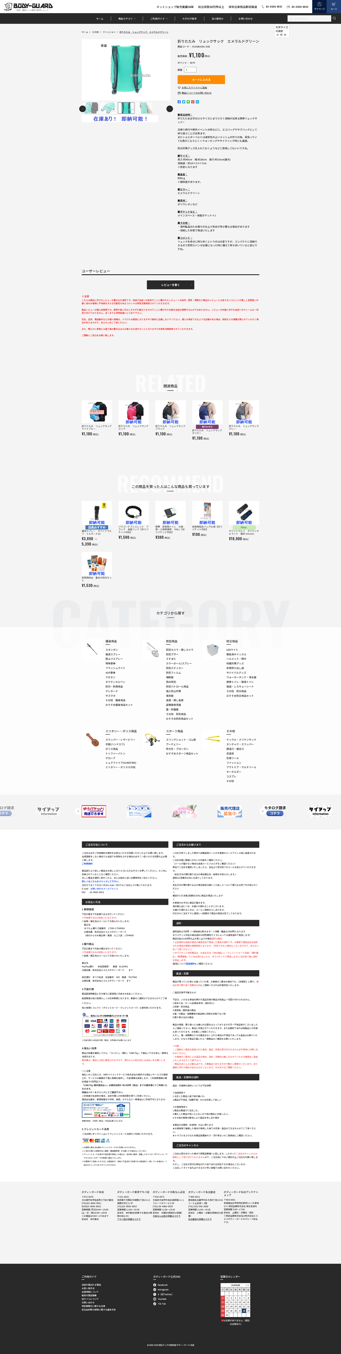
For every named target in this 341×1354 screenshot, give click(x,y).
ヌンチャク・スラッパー (240, 744)
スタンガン (111, 649)
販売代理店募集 (89, 1295)
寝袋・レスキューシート (240, 686)
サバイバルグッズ (236, 672)
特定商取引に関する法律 (93, 1305)
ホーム (99, 18)
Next (169, 109)
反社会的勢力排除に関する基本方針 (99, 1309)
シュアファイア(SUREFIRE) (120, 762)
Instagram (163, 1289)
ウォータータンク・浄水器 (241, 677)
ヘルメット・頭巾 (236, 658)
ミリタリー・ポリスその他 (120, 767)
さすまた (171, 658)
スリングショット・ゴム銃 (181, 739)
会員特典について (90, 1291)
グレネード (111, 691)
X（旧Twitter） (166, 1294)
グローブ (110, 758)
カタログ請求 (189, 18)
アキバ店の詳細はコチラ (129, 1219)
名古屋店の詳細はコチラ (200, 1219)
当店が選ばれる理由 (91, 1284)
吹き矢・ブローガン (177, 749)
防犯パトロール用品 (177, 686)
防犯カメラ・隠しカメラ (179, 649)
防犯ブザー (172, 654)
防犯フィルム (173, 672)
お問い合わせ (246, 18)
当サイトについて (90, 1298)
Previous (82, 109)
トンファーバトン (115, 753)
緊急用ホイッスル (236, 654)
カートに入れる (201, 79)
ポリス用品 (111, 749)
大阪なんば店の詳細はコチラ (166, 1215)
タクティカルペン (115, 682)
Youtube (162, 1298)
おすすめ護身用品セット (119, 704)
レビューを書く (170, 285)
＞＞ (247, 1285)
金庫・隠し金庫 (174, 700)
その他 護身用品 (115, 700)
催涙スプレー (112, 654)
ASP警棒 (110, 672)
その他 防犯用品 (176, 714)
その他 (95, 31)
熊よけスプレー (114, 658)
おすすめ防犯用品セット (179, 718)
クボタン (110, 677)
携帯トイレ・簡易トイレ (240, 682)
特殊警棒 (110, 663)
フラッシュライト (115, 668)
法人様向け (218, 18)
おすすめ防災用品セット (240, 695)
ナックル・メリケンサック (241, 739)
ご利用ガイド (157, 18)
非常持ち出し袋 (235, 668)
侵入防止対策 (173, 691)
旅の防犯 (171, 682)
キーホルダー (233, 771)
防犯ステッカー (174, 668)
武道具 (230, 753)
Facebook (163, 1284)
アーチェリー (173, 744)
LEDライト (232, 649)
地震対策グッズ (235, 663)
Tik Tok (162, 1303)
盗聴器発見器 (173, 704)
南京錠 (170, 695)
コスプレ (231, 776)
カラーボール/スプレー (179, 663)
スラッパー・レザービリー (120, 739)
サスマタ (110, 695)
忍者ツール (232, 758)
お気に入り (194, 87)
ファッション (109, 31)
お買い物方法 (88, 1288)
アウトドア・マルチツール (241, 767)
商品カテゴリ (125, 18)
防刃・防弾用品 (114, 686)
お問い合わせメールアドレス (104, 888)
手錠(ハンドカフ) (115, 744)
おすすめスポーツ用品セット (182, 753)
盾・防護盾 (172, 709)
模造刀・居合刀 (235, 749)
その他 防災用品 (236, 691)
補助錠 (170, 677)
